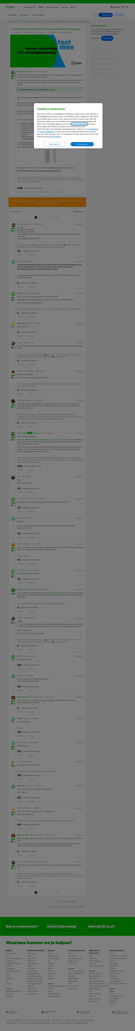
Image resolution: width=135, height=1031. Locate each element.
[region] (68, 125)
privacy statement (47, 131)
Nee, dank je (54, 144)
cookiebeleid (93, 129)
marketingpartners (79, 124)
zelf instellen (56, 137)
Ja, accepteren (82, 144)
